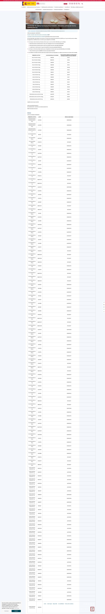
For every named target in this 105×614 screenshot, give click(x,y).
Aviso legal (49, 603)
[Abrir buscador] (82, 3)
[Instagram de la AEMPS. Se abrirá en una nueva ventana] (74, 4)
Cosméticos (67, 7)
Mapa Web (55, 603)
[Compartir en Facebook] (104, 302)
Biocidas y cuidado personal (77, 7)
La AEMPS (23, 7)
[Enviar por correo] (104, 309)
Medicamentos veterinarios (47, 7)
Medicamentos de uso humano (33, 7)
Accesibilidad (61, 603)
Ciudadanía (66, 9)
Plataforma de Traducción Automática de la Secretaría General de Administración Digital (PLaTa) (51, 0)
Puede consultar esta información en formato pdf (37, 34)
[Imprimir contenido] (104, 311)
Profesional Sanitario (58, 9)
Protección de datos (69, 603)
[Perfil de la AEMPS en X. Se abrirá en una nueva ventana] (79, 4)
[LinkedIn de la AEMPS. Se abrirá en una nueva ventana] (72, 4)
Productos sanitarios (58, 7)
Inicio (45, 603)
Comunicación (38, 9)
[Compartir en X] (104, 305)
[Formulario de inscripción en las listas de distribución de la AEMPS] (70, 4)
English (65, 3)
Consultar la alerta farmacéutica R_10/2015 (36, 36)
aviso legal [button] (17, 608)
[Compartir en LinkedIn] (104, 307)
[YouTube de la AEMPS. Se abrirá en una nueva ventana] (77, 4)
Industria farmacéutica (47, 9)
